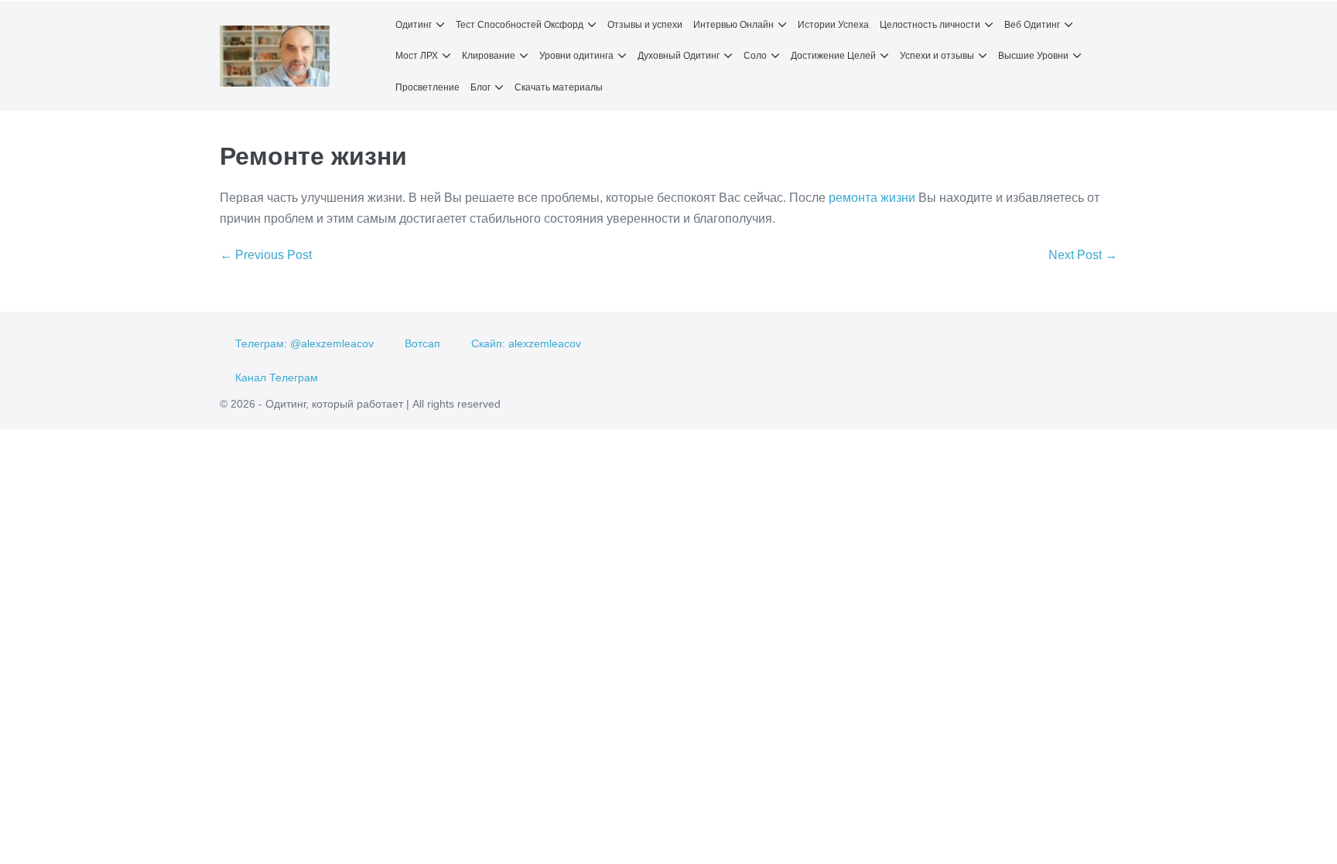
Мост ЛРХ (416, 55)
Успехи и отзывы (937, 55)
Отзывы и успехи (644, 24)
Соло (755, 55)
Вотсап (422, 343)
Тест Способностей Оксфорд (519, 24)
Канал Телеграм (276, 377)
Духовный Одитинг (679, 55)
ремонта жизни (872, 197)
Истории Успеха (833, 24)
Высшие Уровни (1033, 55)
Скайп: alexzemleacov (526, 343)
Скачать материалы (559, 87)
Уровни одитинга (576, 55)
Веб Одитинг (1032, 24)
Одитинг (413, 24)
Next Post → (1082, 254)
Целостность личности (930, 24)
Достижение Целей (833, 55)
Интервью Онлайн (733, 24)
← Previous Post (266, 254)
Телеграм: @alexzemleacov (304, 343)
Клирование (488, 55)
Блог (480, 87)
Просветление (427, 87)
